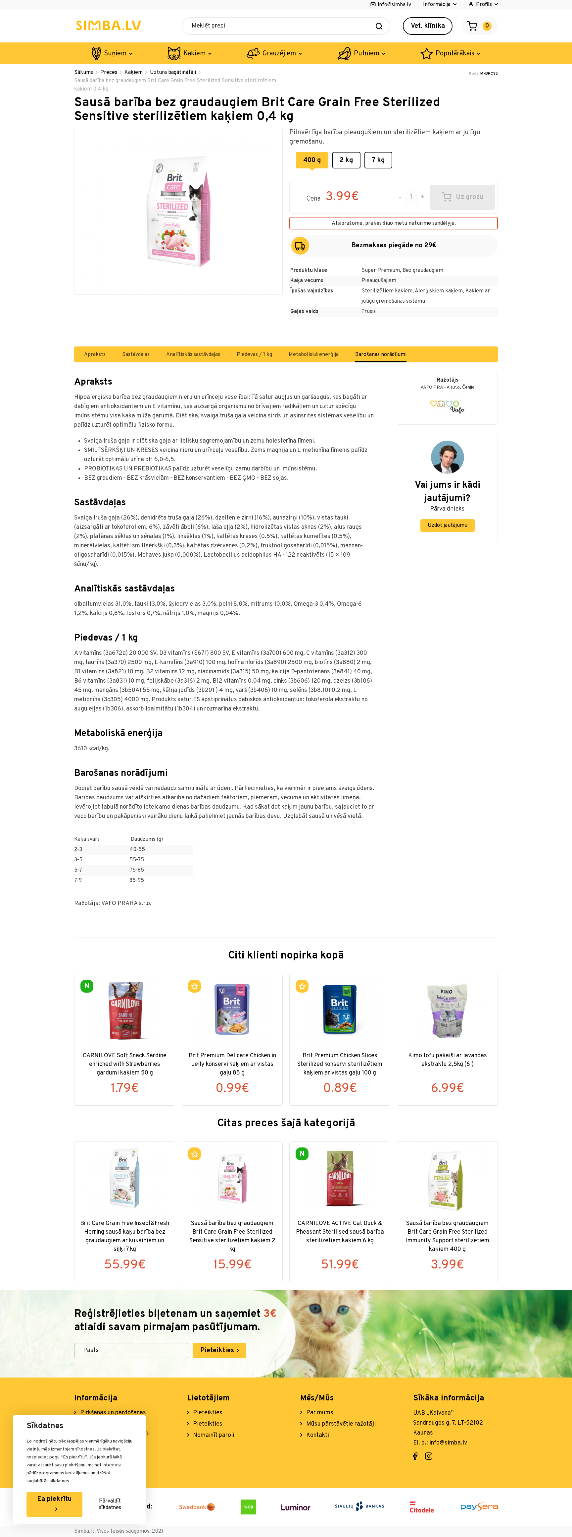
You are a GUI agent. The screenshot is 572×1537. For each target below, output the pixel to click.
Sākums (83, 72)
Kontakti (317, 1435)
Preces (108, 72)
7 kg (378, 160)
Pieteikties (218, 1350)
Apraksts (95, 354)
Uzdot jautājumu (447, 525)
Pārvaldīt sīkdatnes (110, 1504)
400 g (312, 160)
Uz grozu (470, 197)
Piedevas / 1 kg (254, 354)
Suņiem (115, 53)
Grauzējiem (279, 53)
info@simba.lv (394, 5)
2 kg (346, 160)
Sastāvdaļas (136, 354)
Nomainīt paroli (213, 1435)
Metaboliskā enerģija (314, 354)
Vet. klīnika (428, 26)
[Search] (379, 26)
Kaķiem (194, 53)
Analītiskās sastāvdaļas (193, 354)
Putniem (366, 53)
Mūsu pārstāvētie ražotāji (340, 1424)
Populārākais (455, 53)
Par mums (319, 1413)
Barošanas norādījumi (380, 354)
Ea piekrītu (54, 1499)
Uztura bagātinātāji (173, 72)
